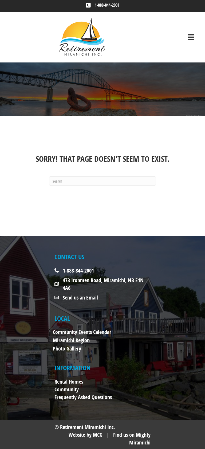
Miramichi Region (71, 340)
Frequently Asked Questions (83, 397)
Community (66, 389)
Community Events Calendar (82, 332)
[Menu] (191, 37)
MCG (97, 434)
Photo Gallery (67, 348)
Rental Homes (68, 381)
